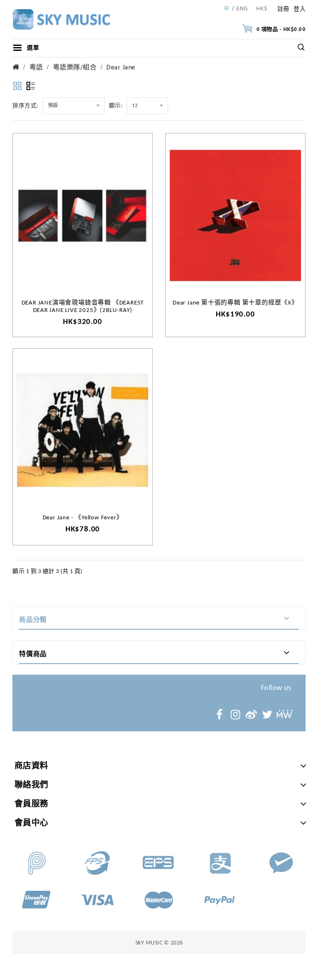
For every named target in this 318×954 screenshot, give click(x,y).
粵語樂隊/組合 (75, 67)
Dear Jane (120, 67)
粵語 (36, 67)
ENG (242, 9)
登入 (300, 9)
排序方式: (25, 106)
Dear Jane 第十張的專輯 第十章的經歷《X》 (235, 303)
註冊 (283, 9)
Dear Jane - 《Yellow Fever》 (83, 518)
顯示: (116, 106)
